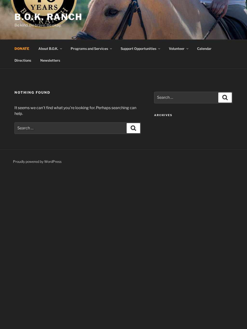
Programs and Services (89, 48)
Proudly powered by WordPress (37, 161)
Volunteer (177, 48)
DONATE (21, 48)
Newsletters (50, 60)
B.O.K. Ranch (48, 17)
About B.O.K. (48, 48)
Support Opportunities (138, 48)
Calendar (204, 48)
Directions (22, 60)
